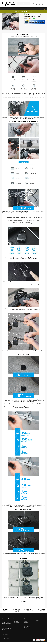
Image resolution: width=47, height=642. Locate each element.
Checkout (43, 4)
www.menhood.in (5, 634)
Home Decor (26, 625)
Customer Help (38, 4)
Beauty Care (26, 618)
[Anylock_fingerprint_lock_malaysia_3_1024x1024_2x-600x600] (10, 21)
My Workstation (27, 626)
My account (33, 4)
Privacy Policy (15, 621)
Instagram (37, 620)
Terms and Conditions (16, 622)
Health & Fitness (27, 623)
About (14, 618)
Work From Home (27, 627)
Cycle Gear (26, 622)
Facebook (37, 618)
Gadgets (25, 621)
